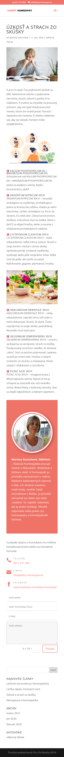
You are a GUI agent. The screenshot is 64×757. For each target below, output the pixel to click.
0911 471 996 (20, 2)
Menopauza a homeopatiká (22, 700)
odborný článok (15, 737)
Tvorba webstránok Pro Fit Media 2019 (32, 752)
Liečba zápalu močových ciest (23, 689)
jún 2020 (11, 718)
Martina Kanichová (19, 37)
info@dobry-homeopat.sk (28, 575)
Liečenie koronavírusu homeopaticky (27, 683)
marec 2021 (13, 713)
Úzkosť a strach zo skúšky (21, 694)
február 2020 (14, 724)
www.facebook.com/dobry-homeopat (35, 587)
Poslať (50, 649)
